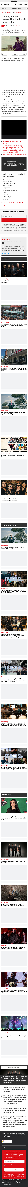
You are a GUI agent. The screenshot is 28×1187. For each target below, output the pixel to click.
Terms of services (19, 224)
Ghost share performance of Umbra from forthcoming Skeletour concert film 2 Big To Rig (14, 1110)
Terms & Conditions (12, 1176)
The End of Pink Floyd (15, 8)
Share (5, 54)
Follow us (16, 54)
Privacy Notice (21, 225)
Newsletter (23, 54)
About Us (4, 1147)
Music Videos (9, 12)
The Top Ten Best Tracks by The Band (14, 154)
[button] (2, 4)
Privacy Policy (19, 1175)
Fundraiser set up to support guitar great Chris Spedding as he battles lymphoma (14, 1089)
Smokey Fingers (17, 12)
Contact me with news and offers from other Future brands (14, 1165)
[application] (14, 127)
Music (3, 12)
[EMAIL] (3, 243)
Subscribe (20, 4)
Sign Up (14, 1170)
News (3, 26)
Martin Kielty (11, 25)
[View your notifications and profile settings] (15, 4)
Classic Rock (18, 25)
